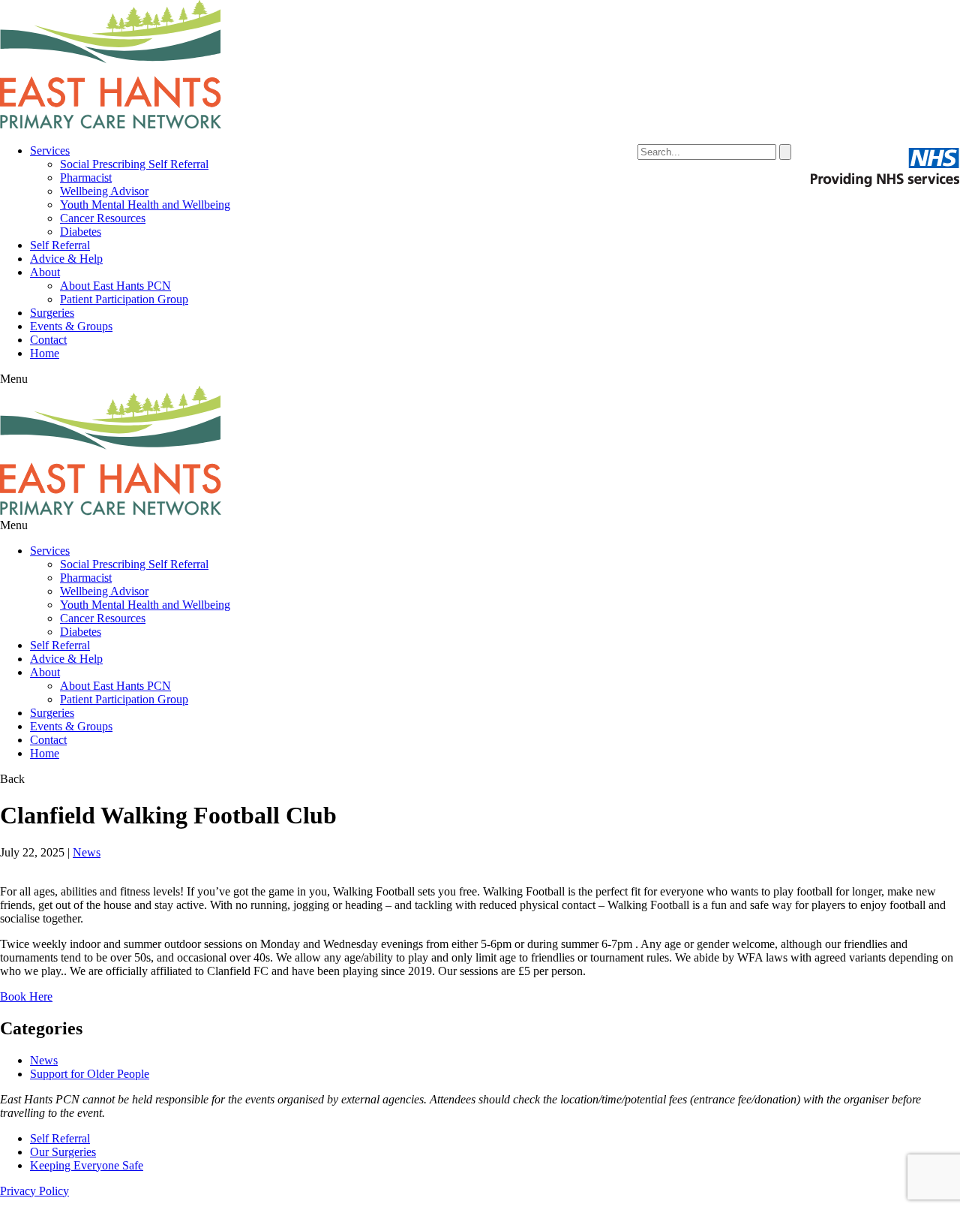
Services (50, 150)
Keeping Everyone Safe (86, 1165)
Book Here (26, 996)
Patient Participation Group (124, 299)
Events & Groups (71, 326)
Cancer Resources (103, 218)
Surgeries (52, 312)
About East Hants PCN (115, 285)
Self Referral (60, 245)
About (45, 272)
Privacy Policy (34, 1190)
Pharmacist (86, 177)
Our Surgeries (63, 1151)
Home (44, 353)
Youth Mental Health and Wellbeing (145, 204)
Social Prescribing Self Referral (134, 164)
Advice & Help (66, 258)
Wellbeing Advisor (104, 191)
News (86, 852)
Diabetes (80, 231)
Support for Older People (89, 1073)
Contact (48, 339)
